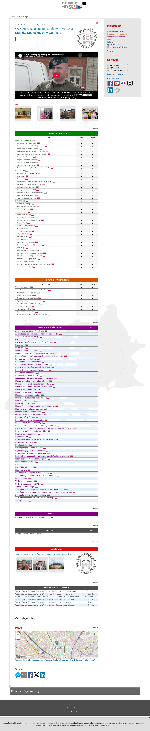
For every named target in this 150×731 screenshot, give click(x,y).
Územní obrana (21, 478)
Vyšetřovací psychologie (25, 487)
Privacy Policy (75, 711)
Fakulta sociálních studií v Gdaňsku (29, 534)
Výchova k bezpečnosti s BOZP (27, 484)
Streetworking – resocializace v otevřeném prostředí (35, 476)
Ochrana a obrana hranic (26, 226)
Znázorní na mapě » (115, 74)
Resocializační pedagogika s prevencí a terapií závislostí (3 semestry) (42, 456)
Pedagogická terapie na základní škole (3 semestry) (35, 426)
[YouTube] (117, 86)
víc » (91, 328)
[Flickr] (123, 86)
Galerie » (19, 104)
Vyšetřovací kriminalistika (26, 312)
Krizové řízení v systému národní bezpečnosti (33, 367)
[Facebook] (30, 676)
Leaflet (78, 658)
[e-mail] (24, 676)
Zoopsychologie (21, 500)
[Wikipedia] (117, 92)
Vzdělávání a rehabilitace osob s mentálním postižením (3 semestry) (42, 489)
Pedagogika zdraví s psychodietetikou (30, 192)
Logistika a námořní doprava (27, 159)
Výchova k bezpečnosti (24, 481)
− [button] (18, 637)
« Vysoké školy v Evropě (18, 17)
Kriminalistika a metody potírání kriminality (32, 364)
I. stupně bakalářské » (115, 31)
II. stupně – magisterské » (117, 34)
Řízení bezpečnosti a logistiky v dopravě (31, 459)
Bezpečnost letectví (24, 215)
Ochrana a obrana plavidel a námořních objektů (33, 168)
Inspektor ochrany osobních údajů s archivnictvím (34, 353)
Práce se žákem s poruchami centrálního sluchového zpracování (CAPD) (43, 428)
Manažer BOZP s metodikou (26, 392)
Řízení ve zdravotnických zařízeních (29, 256)
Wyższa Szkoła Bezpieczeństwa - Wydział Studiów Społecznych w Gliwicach (45, 605)
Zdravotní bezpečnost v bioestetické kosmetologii (34, 498)
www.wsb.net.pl (22, 39)
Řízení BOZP (20, 464)
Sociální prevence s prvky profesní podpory (32, 473)
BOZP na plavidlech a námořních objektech (32, 154)
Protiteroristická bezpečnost (26, 434)
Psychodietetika (21, 437)
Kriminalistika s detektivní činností (29, 220)
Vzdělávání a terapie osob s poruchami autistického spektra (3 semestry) (43, 492)
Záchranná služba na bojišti (26, 261)
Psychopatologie (22, 445)
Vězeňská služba (23, 234)
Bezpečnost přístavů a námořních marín (31, 151)
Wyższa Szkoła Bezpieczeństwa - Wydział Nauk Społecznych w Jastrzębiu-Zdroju (47, 597)
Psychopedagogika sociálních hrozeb (30, 451)
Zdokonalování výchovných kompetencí (31, 495)
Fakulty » (110, 42)
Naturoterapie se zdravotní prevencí (29, 409)
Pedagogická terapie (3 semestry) (28, 423)
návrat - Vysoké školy (25, 690)
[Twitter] (36, 676)
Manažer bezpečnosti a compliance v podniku (33, 384)
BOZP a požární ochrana (26, 217)
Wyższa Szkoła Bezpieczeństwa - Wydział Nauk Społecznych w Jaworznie (44, 599)
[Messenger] (18, 676)
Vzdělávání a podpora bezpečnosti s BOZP (32, 314)
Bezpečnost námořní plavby (27, 143)
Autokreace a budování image (27, 337)
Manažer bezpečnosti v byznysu (28, 389)
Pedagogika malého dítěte (26, 187)
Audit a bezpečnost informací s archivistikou (32, 290)
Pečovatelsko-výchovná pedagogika (29, 420)
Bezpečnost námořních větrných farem (30, 146)
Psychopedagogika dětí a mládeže (29, 448)
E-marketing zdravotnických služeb (29, 245)
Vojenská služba (22, 237)
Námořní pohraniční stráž (26, 162)
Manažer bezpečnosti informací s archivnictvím (33, 387)
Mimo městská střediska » (117, 47)
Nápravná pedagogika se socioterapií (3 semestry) (35, 406)
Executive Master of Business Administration (32, 517)
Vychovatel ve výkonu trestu (27, 198)
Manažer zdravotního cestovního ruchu (30, 398)
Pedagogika (20, 171)
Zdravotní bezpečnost (23, 239)
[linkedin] (110, 92)
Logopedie (21, 179)
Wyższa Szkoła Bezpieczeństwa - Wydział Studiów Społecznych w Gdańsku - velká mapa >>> (56, 660)
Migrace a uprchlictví (23, 403)
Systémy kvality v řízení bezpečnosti (29, 301)
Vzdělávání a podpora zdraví (27, 259)
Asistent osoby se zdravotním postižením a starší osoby (37, 334)
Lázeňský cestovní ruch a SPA (27, 375)
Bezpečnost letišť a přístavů (26, 292)
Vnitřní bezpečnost (22, 209)
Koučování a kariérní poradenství (28, 362)
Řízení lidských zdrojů (24, 467)
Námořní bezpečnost (23, 140)
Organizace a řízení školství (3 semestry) (31, 414)
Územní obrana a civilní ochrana (28, 303)
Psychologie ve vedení (24, 442)
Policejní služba (22, 228)
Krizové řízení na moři (25, 157)
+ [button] (18, 634)
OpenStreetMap (86, 658)
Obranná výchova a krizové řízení (28, 412)
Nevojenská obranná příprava (27, 298)
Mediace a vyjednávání (24, 401)
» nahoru (94, 128)
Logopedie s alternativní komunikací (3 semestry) (34, 378)
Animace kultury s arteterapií (27, 173)
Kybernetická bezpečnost (25, 373)
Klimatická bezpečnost (25, 295)
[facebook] (110, 86)
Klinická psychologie (24, 204)
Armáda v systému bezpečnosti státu (29, 331)
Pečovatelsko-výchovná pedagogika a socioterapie (34, 181)
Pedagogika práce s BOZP (26, 190)
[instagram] (130, 86)
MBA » (109, 39)
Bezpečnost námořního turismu (28, 148)
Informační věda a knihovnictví (27, 351)
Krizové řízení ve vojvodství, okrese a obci (31, 370)
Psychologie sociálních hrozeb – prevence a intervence (37, 439)
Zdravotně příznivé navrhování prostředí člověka (34, 264)
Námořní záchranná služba (26, 165)
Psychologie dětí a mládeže (26, 206)
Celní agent (20, 339)
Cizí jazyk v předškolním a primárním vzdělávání (34, 342)
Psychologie (20, 201)
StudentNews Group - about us (75, 708)
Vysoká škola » (113, 45)
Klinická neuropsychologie (25, 359)
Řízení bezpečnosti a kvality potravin (30, 253)
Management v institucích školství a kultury (32, 381)
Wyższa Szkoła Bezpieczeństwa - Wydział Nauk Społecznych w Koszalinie (44, 602)
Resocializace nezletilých (25, 195)
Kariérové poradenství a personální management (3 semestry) (39, 356)
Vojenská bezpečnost (24, 309)
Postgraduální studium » (116, 37)
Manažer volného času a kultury (28, 395)
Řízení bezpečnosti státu (25, 462)
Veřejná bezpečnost (24, 231)
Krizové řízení (22, 223)
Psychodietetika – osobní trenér (28, 250)
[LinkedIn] (42, 676)
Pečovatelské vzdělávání (25, 417)
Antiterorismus (22, 212)
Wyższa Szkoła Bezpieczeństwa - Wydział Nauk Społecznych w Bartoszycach (45, 591)
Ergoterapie (21, 176)
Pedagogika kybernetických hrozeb (29, 184)
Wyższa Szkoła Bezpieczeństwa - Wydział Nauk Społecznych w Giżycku (43, 594)
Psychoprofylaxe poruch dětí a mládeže (30, 453)
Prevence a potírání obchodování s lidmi (31, 431)
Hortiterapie (20, 348)
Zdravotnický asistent (24, 267)
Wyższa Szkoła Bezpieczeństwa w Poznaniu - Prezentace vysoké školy (44, 554)
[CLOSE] (110, 725)
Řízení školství (21, 470)
